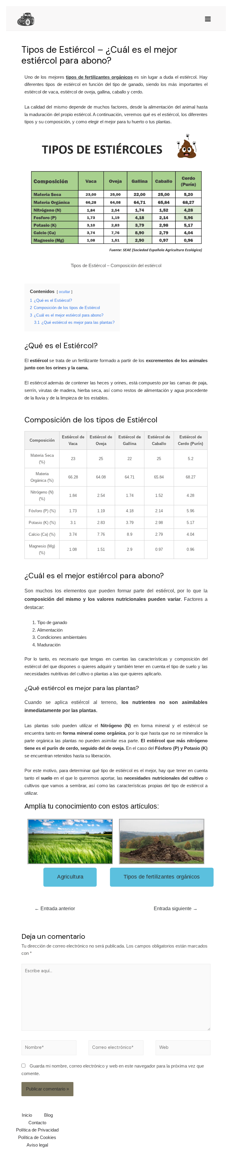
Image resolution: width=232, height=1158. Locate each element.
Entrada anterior (54, 908)
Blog (48, 1115)
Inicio (27, 1115)
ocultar (64, 292)
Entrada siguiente (176, 908)
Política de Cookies (37, 1137)
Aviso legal (37, 1145)
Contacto (37, 1122)
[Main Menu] (207, 19)
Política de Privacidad (37, 1130)
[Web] (183, 1048)
